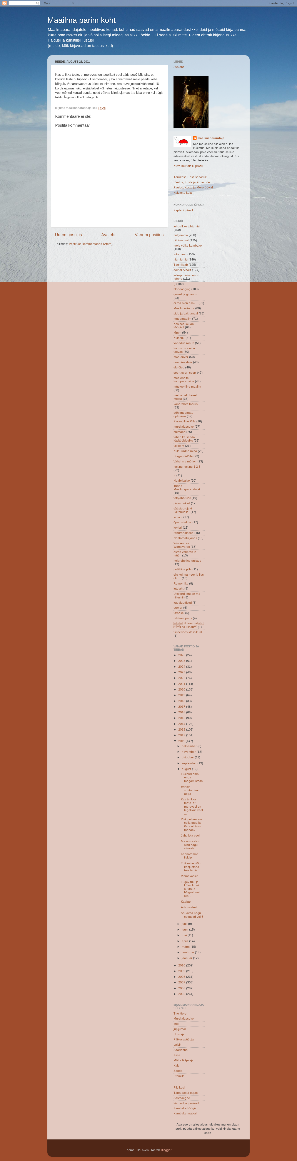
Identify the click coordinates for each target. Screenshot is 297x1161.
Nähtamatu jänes (185, 538)
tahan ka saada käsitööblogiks (184, 438)
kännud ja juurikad (186, 1103)
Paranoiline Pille (184, 421)
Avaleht (108, 234)
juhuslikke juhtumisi (187, 226)
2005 (182, 994)
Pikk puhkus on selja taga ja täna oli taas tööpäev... (191, 825)
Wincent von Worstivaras (182, 545)
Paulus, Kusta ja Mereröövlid (193, 187)
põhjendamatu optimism (183, 414)
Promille (179, 1076)
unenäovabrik (183, 362)
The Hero (180, 1013)
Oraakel (179, 613)
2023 (182, 672)
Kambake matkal (185, 1113)
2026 (182, 655)
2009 (182, 971)
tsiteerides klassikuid (188, 632)
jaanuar (187, 958)
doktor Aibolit (182, 270)
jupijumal (180, 1029)
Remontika (181, 583)
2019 (182, 695)
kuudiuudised (183, 602)
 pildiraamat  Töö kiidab (189, 625)
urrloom (179, 445)
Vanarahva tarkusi (186, 404)
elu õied (179, 367)
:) (174, 284)
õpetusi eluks (183, 522)
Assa (177, 1055)
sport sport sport (185, 372)
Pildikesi (179, 1087)
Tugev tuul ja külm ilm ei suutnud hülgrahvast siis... (190, 889)
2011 (182, 741)
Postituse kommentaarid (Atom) (90, 243)
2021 (182, 684)
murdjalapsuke (184, 426)
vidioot (178, 517)
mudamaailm (182, 318)
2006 (182, 988)
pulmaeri (179, 431)
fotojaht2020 (182, 498)
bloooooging (182, 289)
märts (186, 946)
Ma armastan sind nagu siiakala (190, 845)
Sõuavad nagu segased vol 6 (192, 914)
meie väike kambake (188, 245)
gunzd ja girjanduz (186, 294)
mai (185, 935)
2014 (182, 724)
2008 (182, 976)
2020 (182, 689)
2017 (182, 706)
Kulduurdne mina (185, 451)
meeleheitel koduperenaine (184, 379)
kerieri (178, 527)
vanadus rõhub (184, 343)
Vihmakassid (189, 876)
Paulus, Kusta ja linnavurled (193, 182)
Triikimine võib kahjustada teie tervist (190, 867)
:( (174, 475)
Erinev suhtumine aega (190, 790)
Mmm (177, 332)
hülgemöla (181, 235)
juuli (185, 924)
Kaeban (186, 901)
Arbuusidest (189, 907)
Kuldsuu (179, 337)
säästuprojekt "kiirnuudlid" (183, 510)
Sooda (178, 1070)
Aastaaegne (182, 1098)
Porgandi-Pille (183, 456)
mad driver (181, 357)
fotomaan (180, 254)
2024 (182, 666)
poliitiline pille (183, 569)
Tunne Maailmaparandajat (187, 487)
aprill (185, 941)
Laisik (177, 1044)
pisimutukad (182, 503)
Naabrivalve (182, 480)
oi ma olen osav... (186, 303)
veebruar (188, 952)
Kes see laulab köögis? (184, 325)
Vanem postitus (149, 234)
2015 (182, 718)
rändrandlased (184, 532)
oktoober (188, 757)
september (189, 763)
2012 (182, 735)
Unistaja (179, 1034)
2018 (182, 701)
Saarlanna (181, 1050)
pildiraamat (181, 240)
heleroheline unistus (187, 560)
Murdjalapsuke (184, 1018)
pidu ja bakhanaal (186, 313)
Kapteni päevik (184, 210)
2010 (182, 965)
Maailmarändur (184, 308)
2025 (182, 660)
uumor (178, 607)
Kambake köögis (185, 1108)
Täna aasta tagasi (186, 1092)
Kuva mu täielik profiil (188, 166)
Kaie (177, 1065)
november (189, 751)
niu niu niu (181, 259)
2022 (182, 678)
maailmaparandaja (210, 138)
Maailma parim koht (81, 20)
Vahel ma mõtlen (185, 461)
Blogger (166, 1150)
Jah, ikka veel (190, 835)
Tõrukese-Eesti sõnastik (190, 177)
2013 (182, 729)
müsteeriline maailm (187, 386)
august (187, 769)
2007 (182, 982)
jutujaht (179, 588)
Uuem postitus (68, 234)
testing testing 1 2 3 (187, 466)
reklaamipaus (183, 618)
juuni (185, 929)
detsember (189, 746)
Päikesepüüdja (184, 1039)
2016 (182, 712)
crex (176, 1023)
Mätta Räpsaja (184, 1060)
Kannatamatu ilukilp (190, 855)
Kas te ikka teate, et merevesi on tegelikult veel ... (192, 806)
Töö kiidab (181, 264)
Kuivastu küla (183, 192)
